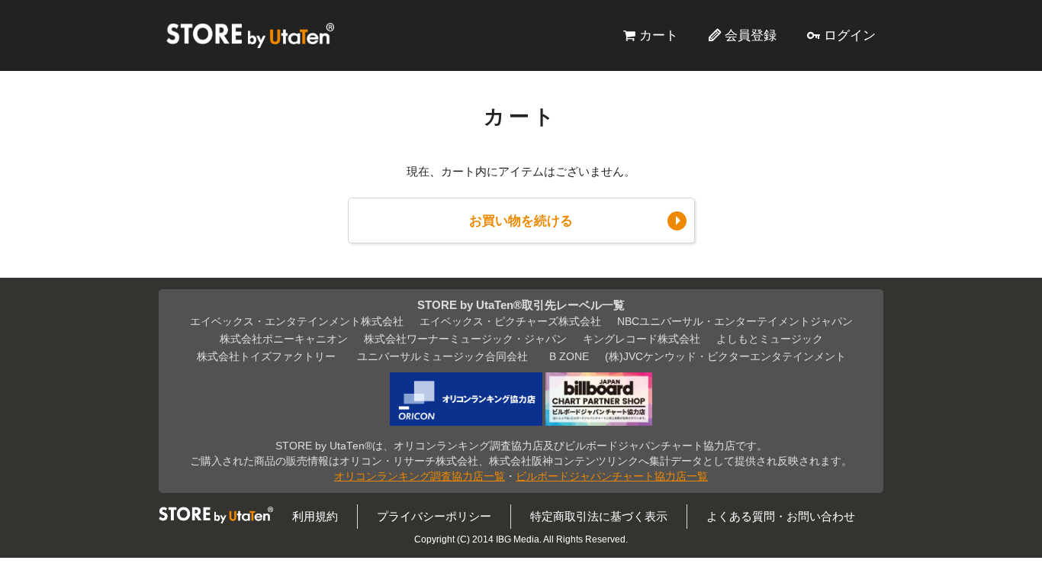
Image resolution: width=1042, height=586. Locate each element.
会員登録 (751, 35)
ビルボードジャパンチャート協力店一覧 (612, 476)
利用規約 (315, 516)
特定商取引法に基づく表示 (598, 516)
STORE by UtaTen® (250, 35)
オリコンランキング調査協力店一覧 (419, 476)
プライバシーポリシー (434, 516)
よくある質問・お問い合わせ (780, 516)
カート (658, 35)
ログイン (850, 35)
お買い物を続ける (521, 220)
